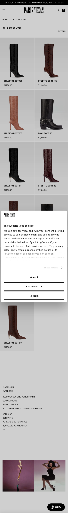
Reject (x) (34, 295)
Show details (50, 267)
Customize (32, 286)
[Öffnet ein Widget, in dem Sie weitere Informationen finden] (56, 507)
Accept (34, 277)
